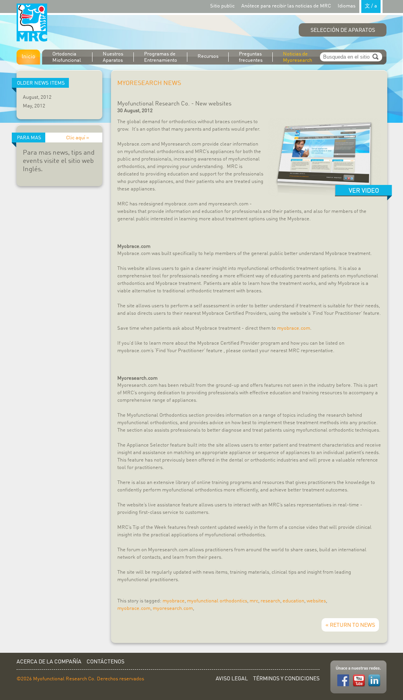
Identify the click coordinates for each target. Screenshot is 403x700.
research (270, 601)
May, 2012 (34, 106)
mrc (254, 601)
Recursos (208, 56)
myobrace (174, 601)
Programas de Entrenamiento (160, 57)
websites (316, 601)
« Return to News (350, 625)
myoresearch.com (173, 608)
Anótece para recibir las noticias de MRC (286, 6)
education (293, 601)
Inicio (28, 56)
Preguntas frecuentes (251, 57)
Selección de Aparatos (343, 30)
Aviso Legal (232, 679)
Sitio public (222, 6)
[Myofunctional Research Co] (32, 23)
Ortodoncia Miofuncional (66, 57)
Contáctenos (105, 662)
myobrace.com (293, 328)
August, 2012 (37, 97)
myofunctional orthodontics (217, 601)
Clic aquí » (77, 137)
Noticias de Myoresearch (297, 57)
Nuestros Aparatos (113, 57)
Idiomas (357, 6)
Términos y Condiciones (286, 679)
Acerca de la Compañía (49, 662)
